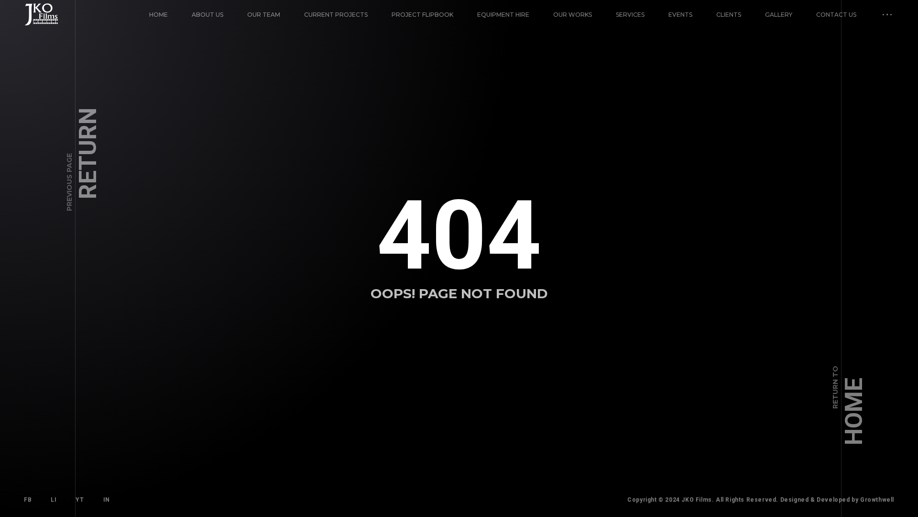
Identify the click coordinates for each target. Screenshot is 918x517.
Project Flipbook (422, 14)
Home (158, 14)
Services (630, 14)
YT (80, 499)
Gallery (778, 14)
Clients (728, 14)
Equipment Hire (503, 14)
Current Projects (336, 14)
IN (106, 499)
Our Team (263, 14)
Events (680, 14)
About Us (207, 14)
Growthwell (877, 499)
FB (28, 499)
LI (53, 499)
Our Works (572, 14)
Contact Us (836, 14)
